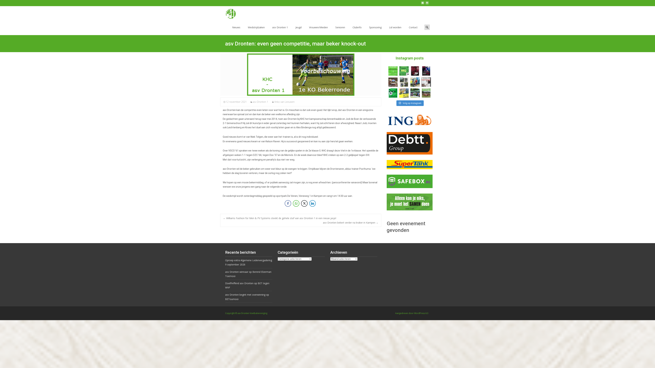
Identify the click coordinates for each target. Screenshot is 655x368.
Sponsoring (375, 27)
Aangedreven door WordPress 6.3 (411, 313)
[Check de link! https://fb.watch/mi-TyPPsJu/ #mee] (393, 82)
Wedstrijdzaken (256, 27)
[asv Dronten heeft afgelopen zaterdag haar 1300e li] (415, 82)
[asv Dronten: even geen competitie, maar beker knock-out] (300, 74)
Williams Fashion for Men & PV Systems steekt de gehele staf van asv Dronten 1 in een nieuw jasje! (279, 218)
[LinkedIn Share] (312, 203)
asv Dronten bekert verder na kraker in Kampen (350, 222)
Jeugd (298, 27)
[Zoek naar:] (427, 27)
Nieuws (236, 27)
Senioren (340, 27)
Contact (413, 27)
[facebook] (422, 4)
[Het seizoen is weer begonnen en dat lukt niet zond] (404, 71)
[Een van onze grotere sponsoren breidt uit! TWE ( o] (426, 71)
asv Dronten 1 (280, 27)
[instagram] (427, 4)
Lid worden (395, 27)
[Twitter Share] (304, 203)
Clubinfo (357, 27)
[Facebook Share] (288, 203)
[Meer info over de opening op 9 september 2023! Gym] (415, 71)
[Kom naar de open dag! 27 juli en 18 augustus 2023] (426, 82)
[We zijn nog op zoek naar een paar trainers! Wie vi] (393, 71)
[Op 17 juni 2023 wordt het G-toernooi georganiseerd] (426, 93)
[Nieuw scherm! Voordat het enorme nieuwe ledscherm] (404, 82)
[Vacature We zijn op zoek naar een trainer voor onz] (393, 93)
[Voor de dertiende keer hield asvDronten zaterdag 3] (415, 93)
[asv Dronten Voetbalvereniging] (228, 13)
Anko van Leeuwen (284, 101)
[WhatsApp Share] (296, 203)
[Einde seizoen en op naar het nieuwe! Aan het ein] (404, 93)
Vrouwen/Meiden (318, 27)
